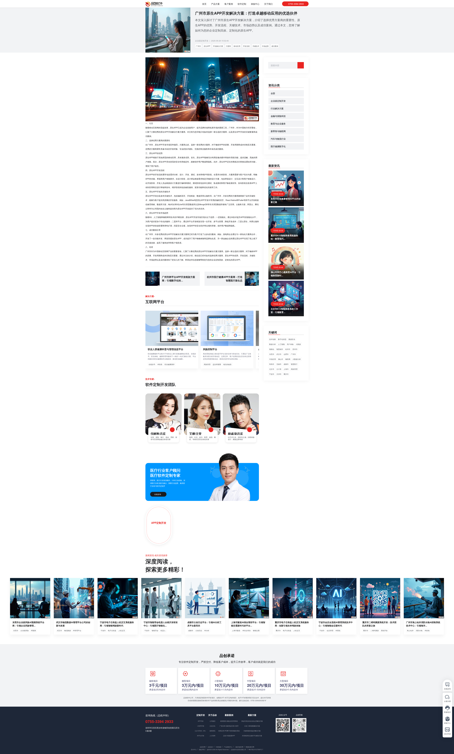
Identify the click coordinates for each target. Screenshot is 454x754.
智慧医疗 (294, 364)
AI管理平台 (77, 630)
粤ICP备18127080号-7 (256, 749)
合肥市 (286, 354)
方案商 (228, 46)
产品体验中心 (228, 746)
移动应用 (237, 46)
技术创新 (272, 339)
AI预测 (33, 630)
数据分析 (272, 344)
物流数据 (67, 630)
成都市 (286, 364)
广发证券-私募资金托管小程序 (229, 726)
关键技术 (256, 46)
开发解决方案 (218, 46)
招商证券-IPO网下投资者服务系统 (229, 731)
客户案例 (228, 4)
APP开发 (200, 721)
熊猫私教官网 (250, 746)
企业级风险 (24, 630)
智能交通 (256, 630)
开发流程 (246, 46)
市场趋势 (265, 46)
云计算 (278, 369)
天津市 (278, 374)
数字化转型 (282, 339)
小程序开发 (200, 726)
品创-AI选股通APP (229, 736)
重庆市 (286, 374)
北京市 (271, 369)
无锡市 (278, 364)
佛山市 (280, 359)
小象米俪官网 (239, 746)
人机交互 (121, 630)
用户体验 (290, 344)
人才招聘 (212, 736)
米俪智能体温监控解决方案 (252, 731)
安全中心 (194, 749)
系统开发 (384, 630)
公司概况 (212, 721)
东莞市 (271, 354)
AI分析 (206, 630)
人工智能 (281, 344)
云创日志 (198, 630)
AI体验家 (218, 746)
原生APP (207, 46)
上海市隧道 (236, 630)
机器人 (163, 630)
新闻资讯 (212, 731)
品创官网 (202, 746)
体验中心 (255, 4)
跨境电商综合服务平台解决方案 (252, 736)
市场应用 (272, 359)
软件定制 (242, 4)
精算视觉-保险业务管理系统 (229, 721)
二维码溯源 (374, 630)
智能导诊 (155, 630)
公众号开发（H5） (201, 731)
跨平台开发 (200, 736)
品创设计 (211, 746)
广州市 (198, 46)
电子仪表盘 (112, 630)
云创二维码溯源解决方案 (252, 726)
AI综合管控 (246, 630)
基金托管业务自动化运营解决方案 (252, 721)
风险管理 (294, 369)
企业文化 (212, 726)
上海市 (286, 369)
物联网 (287, 359)
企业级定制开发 (201, 40)
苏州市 (294, 349)
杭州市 (287, 349)
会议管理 (330, 630)
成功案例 (274, 46)
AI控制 (427, 630)
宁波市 (271, 374)
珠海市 (271, 364)
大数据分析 (296, 359)
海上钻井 (410, 630)
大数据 (298, 344)
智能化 (271, 349)
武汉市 (278, 354)
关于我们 (268, 4)
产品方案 (215, 4)
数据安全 (292, 339)
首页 (204, 4)
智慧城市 (279, 349)
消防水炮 (419, 630)
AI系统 (338, 630)
